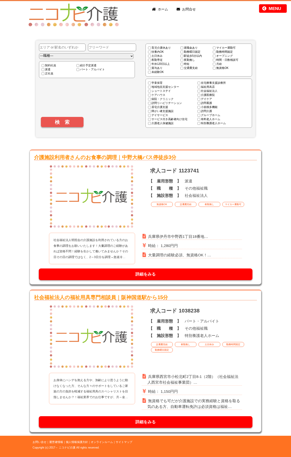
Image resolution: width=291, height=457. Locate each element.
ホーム (163, 9)
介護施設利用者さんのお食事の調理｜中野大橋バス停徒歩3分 (105, 157)
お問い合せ (39, 442)
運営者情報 (56, 442)
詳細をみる (145, 274)
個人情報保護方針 (77, 442)
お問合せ (189, 9)
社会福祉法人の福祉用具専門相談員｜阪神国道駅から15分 (101, 297)
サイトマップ (124, 442)
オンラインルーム (102, 442)
